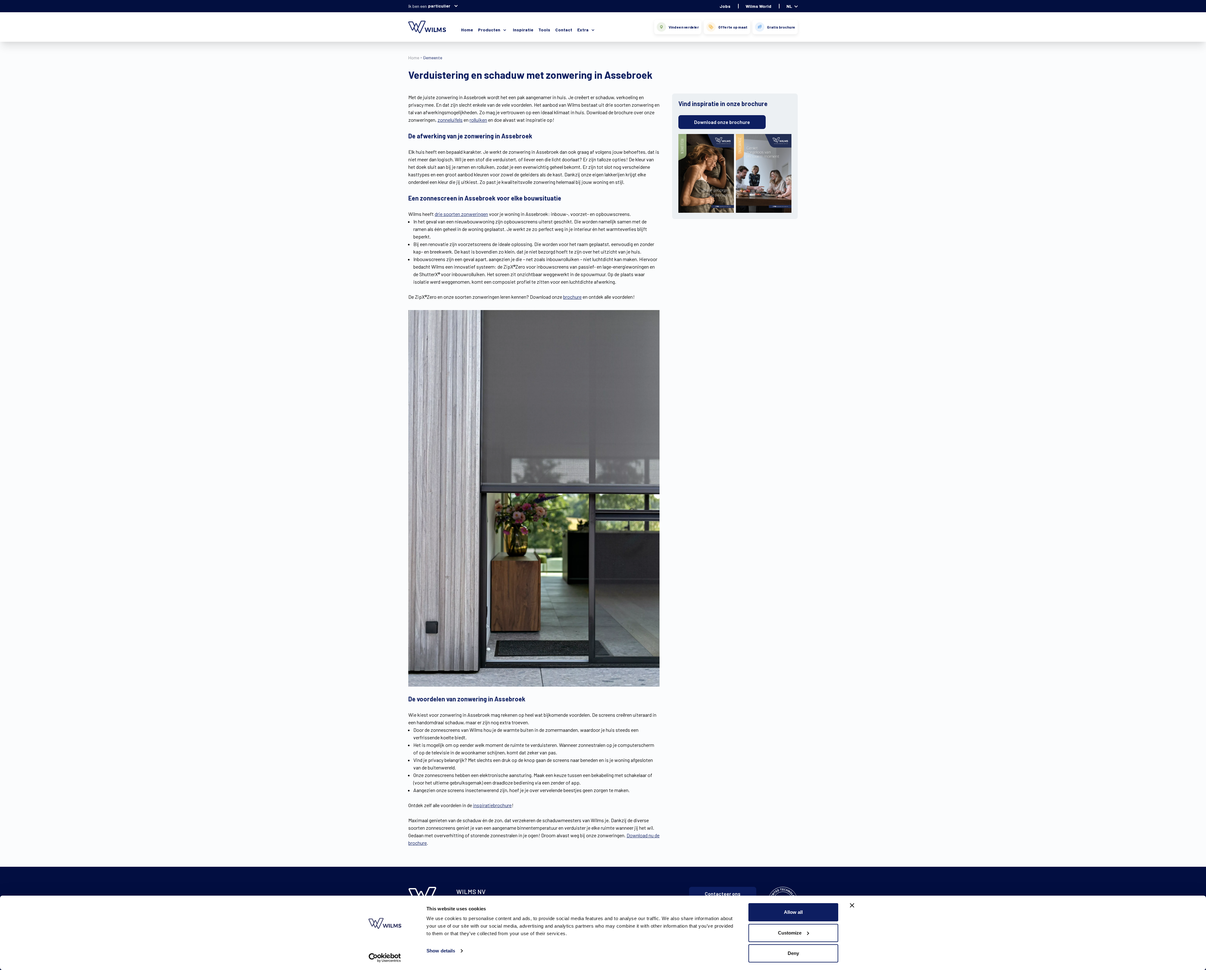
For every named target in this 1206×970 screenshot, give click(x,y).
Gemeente (432, 57)
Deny (793, 953)
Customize (789, 932)
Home (467, 29)
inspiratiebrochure (492, 805)
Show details (440, 950)
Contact (563, 29)
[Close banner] (852, 905)
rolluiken (478, 120)
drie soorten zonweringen (461, 214)
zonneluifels (450, 120)
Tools (544, 29)
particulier (439, 5)
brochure (572, 297)
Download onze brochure (722, 122)
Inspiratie (523, 29)
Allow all (793, 912)
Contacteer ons (723, 894)
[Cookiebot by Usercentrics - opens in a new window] (384, 957)
